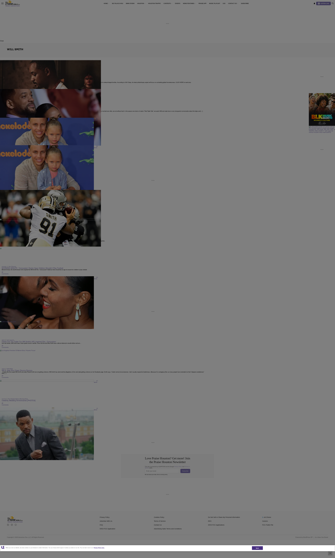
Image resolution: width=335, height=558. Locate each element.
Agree (257, 548)
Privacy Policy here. (99, 547)
